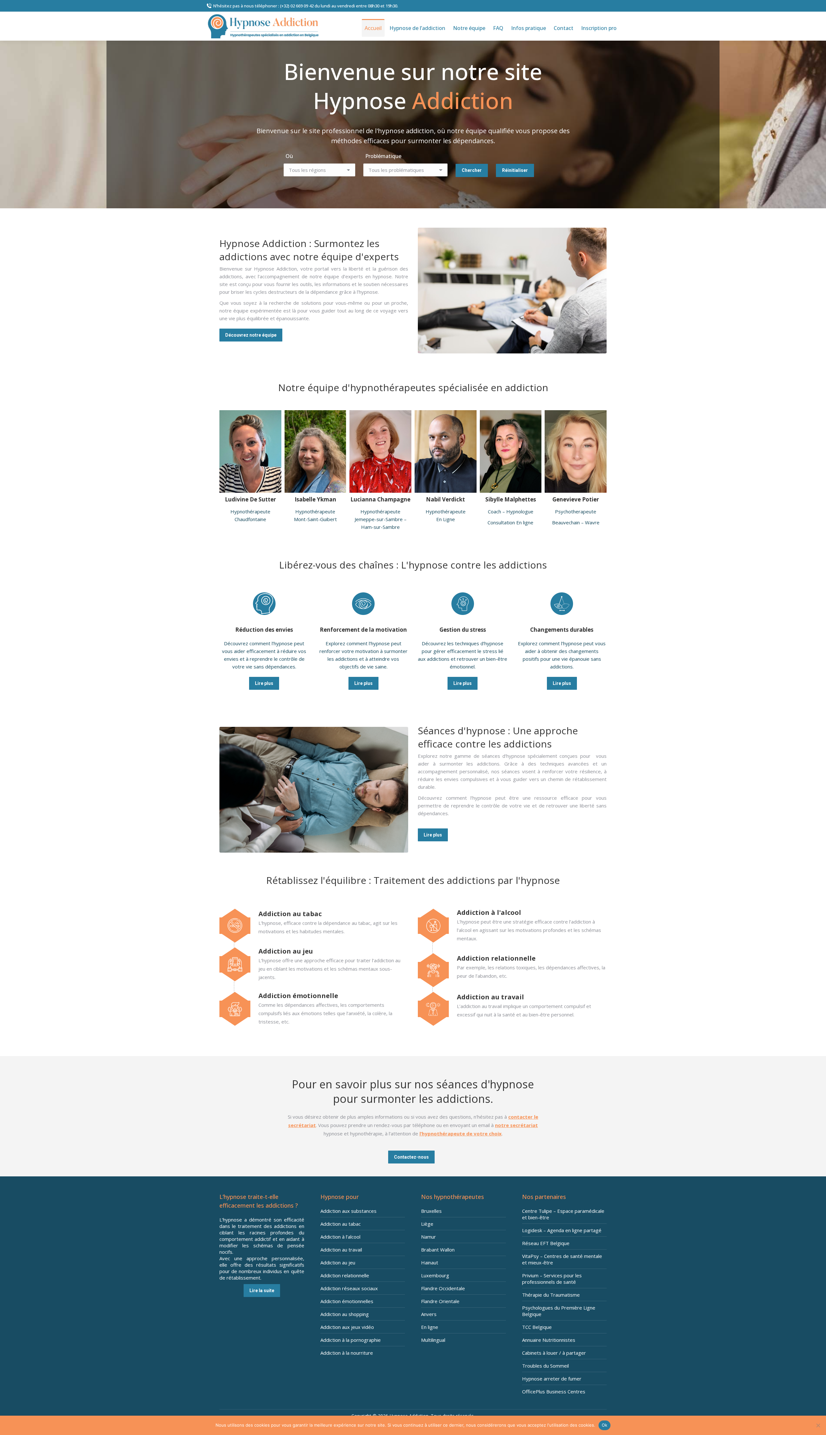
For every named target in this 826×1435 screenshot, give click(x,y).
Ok (605, 1425)
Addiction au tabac (340, 1224)
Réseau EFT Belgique (545, 1243)
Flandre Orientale (440, 1301)
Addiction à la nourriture (346, 1353)
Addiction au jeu (337, 1262)
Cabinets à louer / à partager (554, 1353)
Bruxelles (431, 1211)
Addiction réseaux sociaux (349, 1288)
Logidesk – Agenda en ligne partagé (561, 1230)
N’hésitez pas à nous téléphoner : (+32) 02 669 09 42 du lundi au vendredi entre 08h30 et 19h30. (305, 6)
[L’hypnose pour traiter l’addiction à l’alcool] (512, 925)
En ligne (429, 1327)
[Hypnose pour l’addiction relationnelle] (512, 966)
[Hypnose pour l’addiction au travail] (512, 1005)
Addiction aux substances (348, 1211)
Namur (428, 1236)
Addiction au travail (341, 1249)
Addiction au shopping (344, 1314)
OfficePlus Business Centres (553, 1391)
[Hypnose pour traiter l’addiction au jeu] (313, 963)
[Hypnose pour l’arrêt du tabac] (313, 922)
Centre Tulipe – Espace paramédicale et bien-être (563, 1214)
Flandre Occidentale (443, 1288)
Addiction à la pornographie (350, 1340)
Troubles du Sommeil (545, 1365)
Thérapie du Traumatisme (551, 1295)
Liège (427, 1224)
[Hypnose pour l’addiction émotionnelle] (313, 1008)
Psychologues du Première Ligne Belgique (558, 1310)
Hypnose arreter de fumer (551, 1378)
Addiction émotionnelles (346, 1301)
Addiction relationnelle (344, 1275)
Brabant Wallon (438, 1249)
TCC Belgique (537, 1327)
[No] (818, 1425)
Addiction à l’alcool (340, 1236)
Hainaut (429, 1262)
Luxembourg (435, 1275)
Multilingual (433, 1340)
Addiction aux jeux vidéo (347, 1327)
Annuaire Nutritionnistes (548, 1340)
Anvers (429, 1314)
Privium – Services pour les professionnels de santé (552, 1278)
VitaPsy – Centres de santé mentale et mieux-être (562, 1259)
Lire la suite (261, 1290)
